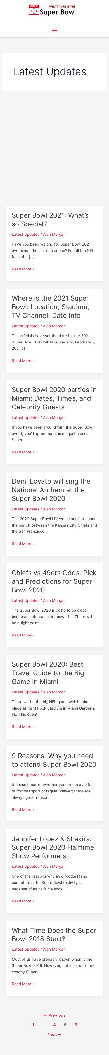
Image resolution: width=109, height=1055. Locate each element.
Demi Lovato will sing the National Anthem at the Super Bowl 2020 (51, 490)
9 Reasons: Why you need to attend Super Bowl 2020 (54, 760)
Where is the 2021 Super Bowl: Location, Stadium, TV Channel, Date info (50, 306)
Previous (54, 1015)
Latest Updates (25, 234)
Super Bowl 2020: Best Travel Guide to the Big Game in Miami (48, 673)
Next (55, 1034)
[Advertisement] (54, 148)
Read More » (23, 269)
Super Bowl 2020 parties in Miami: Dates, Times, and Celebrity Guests (54, 398)
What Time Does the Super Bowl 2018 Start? (54, 934)
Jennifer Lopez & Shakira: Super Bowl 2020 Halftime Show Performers (53, 847)
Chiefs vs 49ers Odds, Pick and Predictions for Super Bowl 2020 (54, 581)
